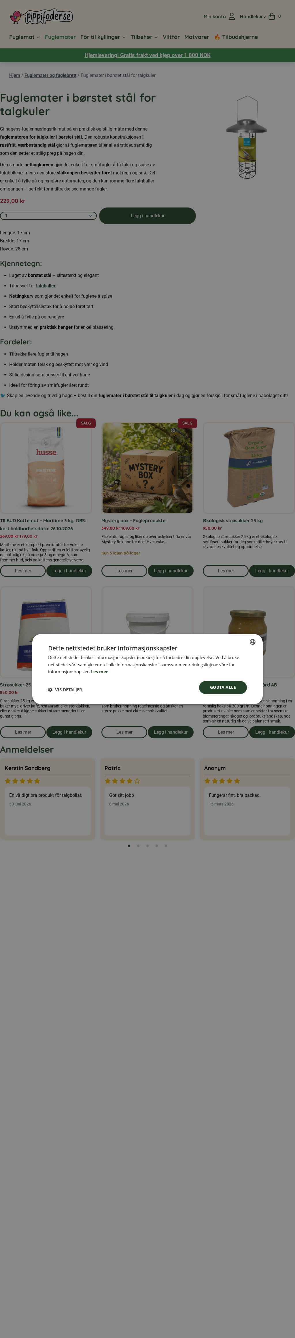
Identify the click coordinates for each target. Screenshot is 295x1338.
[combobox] (253, 642)
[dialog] (147, 669)
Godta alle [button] (223, 687)
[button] (65, 690)
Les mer (99, 672)
